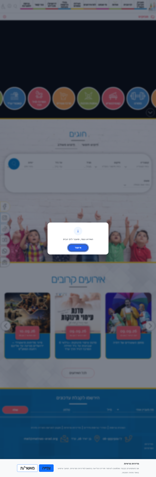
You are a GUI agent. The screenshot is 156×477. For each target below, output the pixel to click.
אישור (78, 247)
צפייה (46, 468)
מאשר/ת (27, 468)
